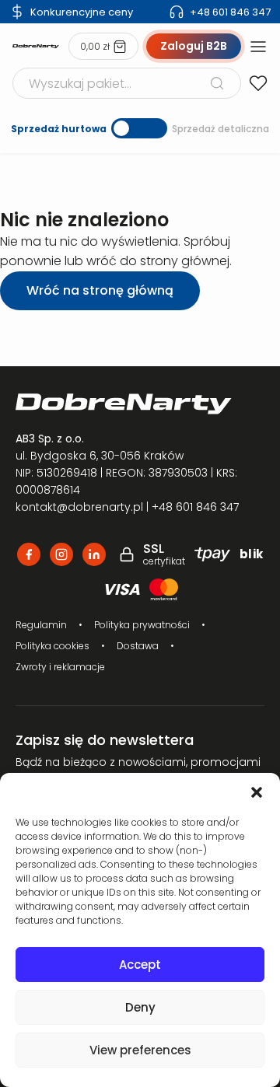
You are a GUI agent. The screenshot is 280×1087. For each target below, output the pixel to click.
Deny (140, 1007)
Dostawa (138, 645)
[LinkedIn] (94, 554)
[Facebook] (28, 554)
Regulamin (41, 624)
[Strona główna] (35, 46)
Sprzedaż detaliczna (220, 128)
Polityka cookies (52, 645)
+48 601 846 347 (230, 12)
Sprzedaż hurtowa (59, 128)
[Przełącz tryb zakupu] (139, 128)
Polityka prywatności (142, 624)
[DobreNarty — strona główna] (140, 403)
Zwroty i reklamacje (60, 666)
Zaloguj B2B (193, 46)
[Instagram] (61, 554)
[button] (256, 792)
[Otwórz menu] (258, 46)
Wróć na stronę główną (99, 290)
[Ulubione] (258, 83)
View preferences (140, 1050)
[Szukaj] (217, 83)
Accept (140, 964)
